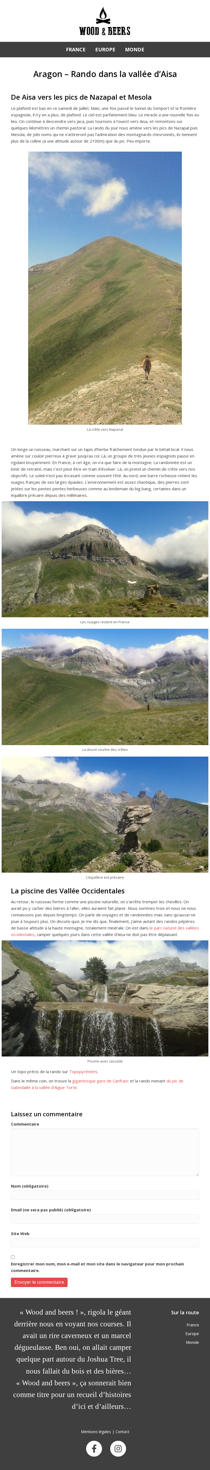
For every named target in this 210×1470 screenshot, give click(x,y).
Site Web (20, 1233)
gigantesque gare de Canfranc (101, 1081)
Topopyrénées (83, 1071)
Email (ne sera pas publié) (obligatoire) (51, 1209)
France (76, 49)
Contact (122, 1431)
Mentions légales (96, 1431)
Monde (134, 49)
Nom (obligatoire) (29, 1186)
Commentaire (25, 1124)
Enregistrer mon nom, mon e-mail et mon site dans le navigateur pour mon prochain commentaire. (97, 1267)
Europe (105, 49)
